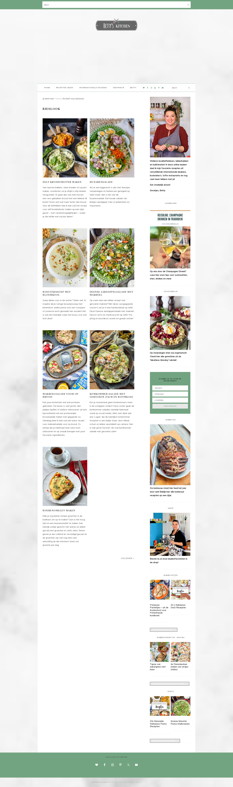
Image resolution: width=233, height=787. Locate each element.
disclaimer (129, 782)
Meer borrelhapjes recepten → (169, 684)
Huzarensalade (101, 181)
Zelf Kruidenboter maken (62, 181)
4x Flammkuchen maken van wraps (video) (179, 667)
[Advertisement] (116, 63)
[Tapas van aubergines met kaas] (160, 661)
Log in (138, 782)
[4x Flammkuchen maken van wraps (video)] (180, 661)
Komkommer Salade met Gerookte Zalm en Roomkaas (111, 395)
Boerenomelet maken (59, 510)
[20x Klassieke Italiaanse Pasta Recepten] (160, 706)
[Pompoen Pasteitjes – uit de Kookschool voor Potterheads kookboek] (160, 590)
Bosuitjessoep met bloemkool (57, 293)
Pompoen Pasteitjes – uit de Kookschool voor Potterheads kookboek (159, 610)
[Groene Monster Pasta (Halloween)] (180, 706)
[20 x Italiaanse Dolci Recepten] (180, 590)
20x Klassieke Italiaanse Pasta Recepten (158, 724)
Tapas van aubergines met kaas (158, 667)
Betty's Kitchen (116, 25)
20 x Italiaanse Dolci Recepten (178, 606)
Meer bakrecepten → (163, 630)
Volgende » (127, 558)
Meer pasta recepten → (165, 741)
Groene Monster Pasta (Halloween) (180, 722)
